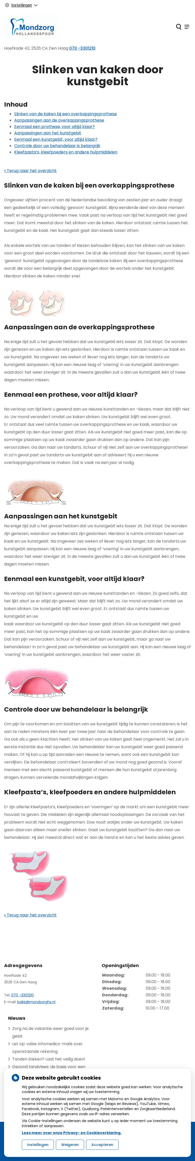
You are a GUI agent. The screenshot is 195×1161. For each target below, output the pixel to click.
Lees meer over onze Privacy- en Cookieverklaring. (71, 1132)
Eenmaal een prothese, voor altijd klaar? (54, 127)
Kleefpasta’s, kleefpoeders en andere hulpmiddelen (65, 152)
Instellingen (37, 1144)
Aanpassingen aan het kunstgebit (47, 133)
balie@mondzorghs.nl (36, 1001)
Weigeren (70, 1144)
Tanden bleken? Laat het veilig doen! (48, 1059)
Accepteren (102, 1144)
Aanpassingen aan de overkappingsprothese (59, 120)
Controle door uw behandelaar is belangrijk (57, 146)
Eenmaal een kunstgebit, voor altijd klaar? (56, 139)
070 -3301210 (22, 995)
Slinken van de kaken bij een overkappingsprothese (65, 114)
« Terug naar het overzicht (30, 171)
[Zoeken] (178, 26)
